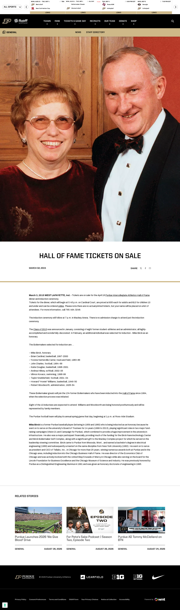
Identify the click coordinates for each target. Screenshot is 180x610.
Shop (134, 21)
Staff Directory (95, 32)
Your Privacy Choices (89, 599)
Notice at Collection (108, 599)
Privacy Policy (20, 599)
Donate (123, 21)
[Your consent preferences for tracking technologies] (5, 605)
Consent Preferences (37, 599)
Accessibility (124, 599)
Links (47, 12)
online (61, 306)
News (78, 32)
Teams (47, 21)
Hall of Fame (128, 393)
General (19, 549)
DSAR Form (73, 599)
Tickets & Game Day (75, 21)
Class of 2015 (40, 329)
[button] (26, 7)
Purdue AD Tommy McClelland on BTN (140, 538)
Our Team (109, 21)
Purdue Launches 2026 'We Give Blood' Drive (36, 538)
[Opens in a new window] (92, 577)
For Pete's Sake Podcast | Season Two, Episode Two (89, 538)
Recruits (95, 21)
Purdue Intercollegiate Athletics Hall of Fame (127, 295)
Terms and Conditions (57, 599)
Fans (57, 21)
